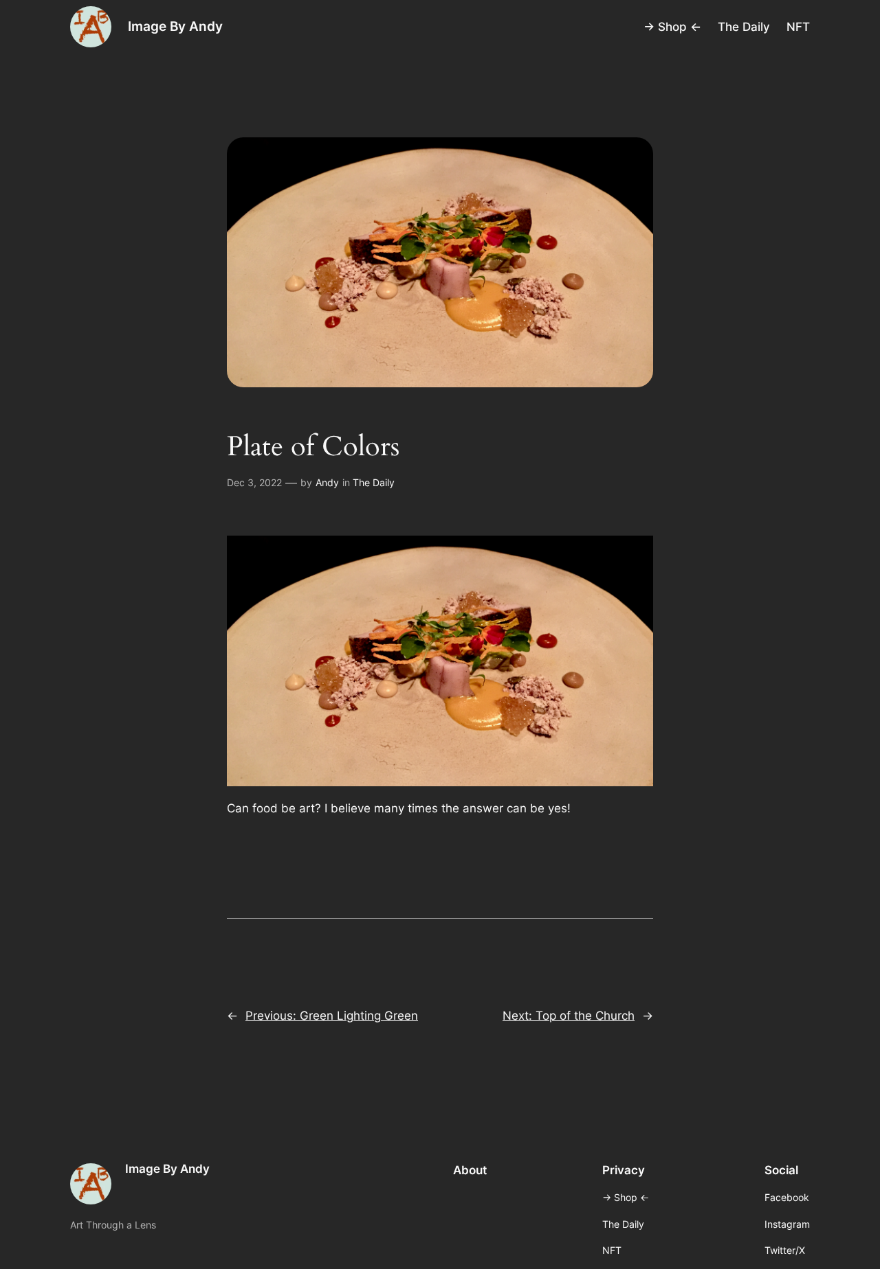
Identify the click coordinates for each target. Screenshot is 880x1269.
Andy (327, 482)
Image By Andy (175, 26)
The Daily (374, 482)
